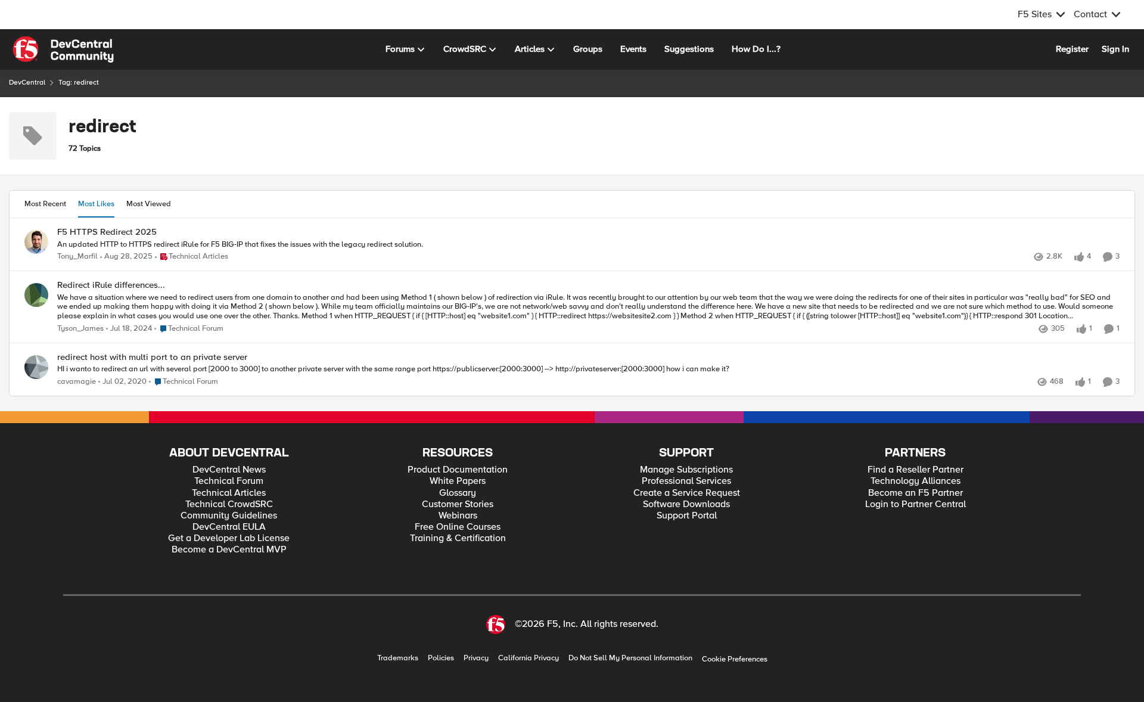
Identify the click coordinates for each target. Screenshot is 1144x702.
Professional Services (686, 481)
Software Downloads (686, 504)
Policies (441, 658)
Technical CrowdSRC (229, 504)
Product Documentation (458, 470)
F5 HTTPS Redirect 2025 (107, 232)
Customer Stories (457, 504)
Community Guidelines (229, 515)
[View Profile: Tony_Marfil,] (36, 242)
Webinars (458, 515)
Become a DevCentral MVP (229, 549)
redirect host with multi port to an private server (152, 357)
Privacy (476, 658)
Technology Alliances (915, 481)
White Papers (458, 481)
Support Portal (687, 515)
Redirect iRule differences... (111, 285)
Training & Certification (458, 538)
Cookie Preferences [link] (734, 659)
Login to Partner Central (915, 504)
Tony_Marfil (77, 256)
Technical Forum (228, 481)
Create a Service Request (686, 493)
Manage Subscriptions (686, 470)
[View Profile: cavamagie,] (36, 367)
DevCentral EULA (229, 527)
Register (1072, 49)
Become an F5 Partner (915, 493)
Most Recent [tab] (45, 204)
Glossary (457, 493)
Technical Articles (229, 493)
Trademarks (397, 658)
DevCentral (27, 82)
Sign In (1115, 49)
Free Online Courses (457, 527)
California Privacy (528, 658)
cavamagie (76, 381)
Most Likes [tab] (96, 204)
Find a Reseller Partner (915, 470)
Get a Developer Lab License (229, 538)
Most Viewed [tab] (148, 204)
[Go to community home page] (63, 49)
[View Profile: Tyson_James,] (36, 295)
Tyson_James (80, 328)
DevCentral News (229, 470)
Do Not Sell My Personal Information (630, 658)
